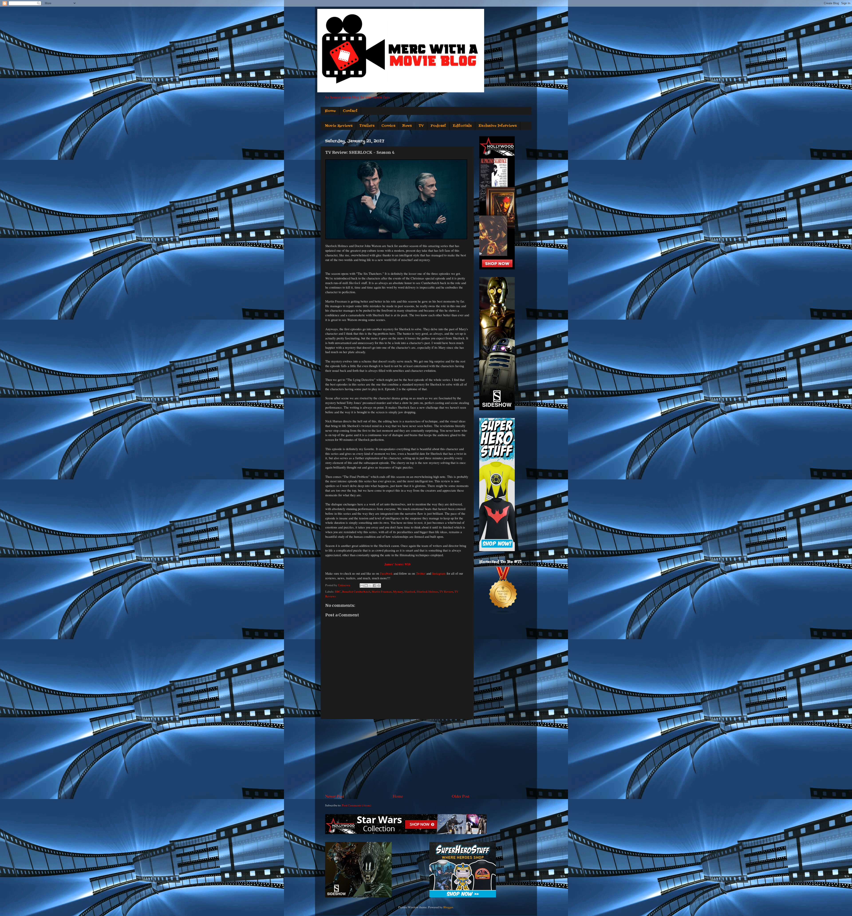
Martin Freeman (382, 592)
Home (330, 111)
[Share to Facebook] (374, 585)
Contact (350, 111)
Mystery (398, 592)
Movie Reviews (339, 125)
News (407, 125)
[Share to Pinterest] (379, 585)
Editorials (462, 125)
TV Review (446, 592)
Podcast (438, 125)
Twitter (420, 573)
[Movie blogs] (503, 614)
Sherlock (409, 592)
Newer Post (334, 796)
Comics (388, 125)
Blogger (448, 907)
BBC (338, 592)
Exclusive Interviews (498, 125)
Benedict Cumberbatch (356, 592)
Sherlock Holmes (427, 592)
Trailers (367, 125)
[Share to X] (370, 585)
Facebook (386, 573)
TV (421, 125)
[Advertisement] (397, 756)
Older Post (460, 796)
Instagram (439, 573)
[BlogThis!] (366, 585)
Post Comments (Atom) (356, 805)
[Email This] (362, 585)
